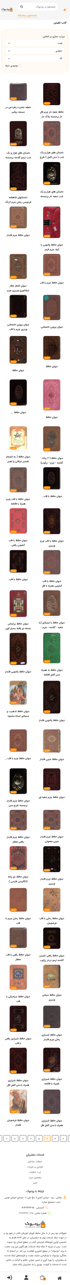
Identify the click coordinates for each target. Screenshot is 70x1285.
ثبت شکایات (35, 1172)
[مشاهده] (52, 320)
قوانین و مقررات (35, 1167)
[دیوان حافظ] (52, 374)
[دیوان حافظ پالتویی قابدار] (18, 679)
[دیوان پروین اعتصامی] (52, 334)
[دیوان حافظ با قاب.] (18, 586)
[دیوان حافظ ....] (18, 419)
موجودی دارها (11, 65)
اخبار (35, 1183)
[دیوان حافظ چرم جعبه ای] (52, 804)
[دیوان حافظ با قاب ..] (51, 503)
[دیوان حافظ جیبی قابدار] (52, 766)
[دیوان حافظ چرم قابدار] (18, 242)
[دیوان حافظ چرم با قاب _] (18, 765)
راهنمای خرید (35, 1177)
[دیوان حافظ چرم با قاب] (52, 290)
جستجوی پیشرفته (27, 15)
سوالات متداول (35, 1161)
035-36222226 (26, 1213)
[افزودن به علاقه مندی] (49, 320)
